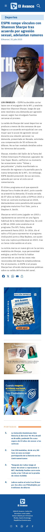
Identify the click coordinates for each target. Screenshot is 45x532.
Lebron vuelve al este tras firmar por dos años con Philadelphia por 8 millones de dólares (25, 485)
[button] (38, 6)
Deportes (11, 17)
